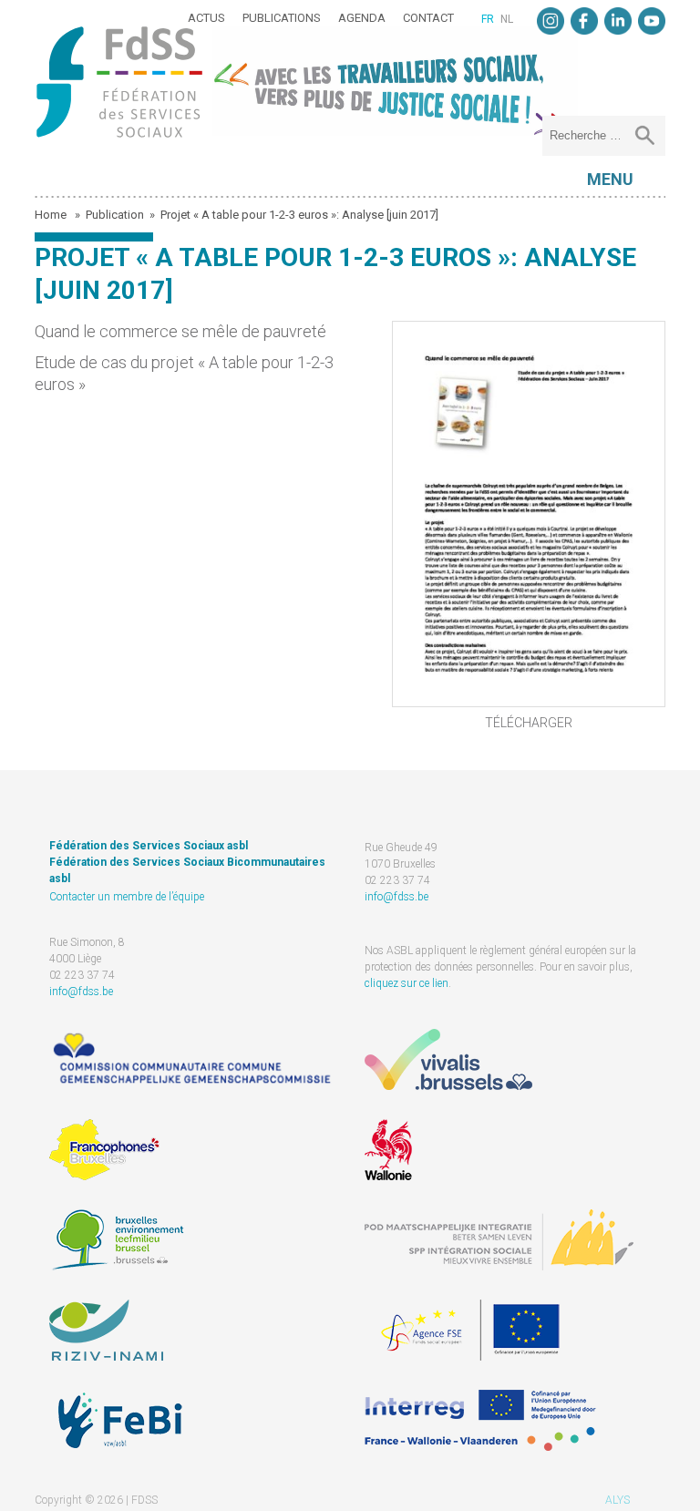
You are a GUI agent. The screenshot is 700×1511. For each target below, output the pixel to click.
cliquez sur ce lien (406, 983)
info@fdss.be (396, 896)
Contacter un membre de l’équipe (126, 896)
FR (487, 19)
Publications (281, 18)
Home (52, 214)
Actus (206, 18)
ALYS (617, 1500)
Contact (428, 18)
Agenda (362, 18)
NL (506, 19)
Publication (115, 214)
